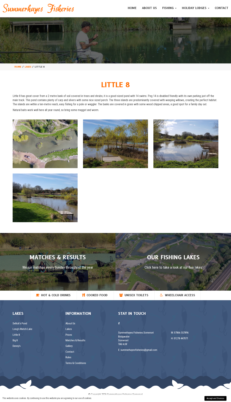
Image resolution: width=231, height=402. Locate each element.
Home (132, 8)
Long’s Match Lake (22, 329)
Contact (221, 8)
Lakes (69, 329)
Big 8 (15, 340)
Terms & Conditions (76, 363)
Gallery (69, 346)
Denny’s (17, 346)
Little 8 (16, 334)
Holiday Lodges (195, 8)
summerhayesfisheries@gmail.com (139, 350)
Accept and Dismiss (215, 398)
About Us (149, 8)
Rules (68, 357)
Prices (69, 334)
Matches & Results (75, 340)
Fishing (168, 8)
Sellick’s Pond (20, 323)
